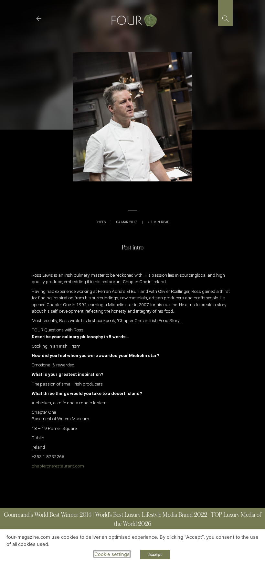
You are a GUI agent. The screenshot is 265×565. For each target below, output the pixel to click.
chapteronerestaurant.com (58, 465)
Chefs (101, 222)
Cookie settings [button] (112, 554)
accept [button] (155, 554)
